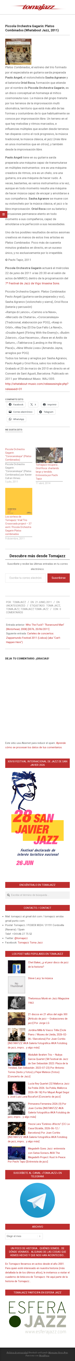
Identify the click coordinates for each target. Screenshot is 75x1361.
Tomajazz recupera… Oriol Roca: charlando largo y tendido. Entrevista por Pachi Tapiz (47, 471)
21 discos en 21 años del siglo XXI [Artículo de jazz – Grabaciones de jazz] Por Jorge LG (48, 1019)
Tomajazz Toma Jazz (34, 609)
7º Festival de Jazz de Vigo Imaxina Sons (32, 283)
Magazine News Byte (58, 1352)
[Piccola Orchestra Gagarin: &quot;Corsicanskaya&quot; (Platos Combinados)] (20, 465)
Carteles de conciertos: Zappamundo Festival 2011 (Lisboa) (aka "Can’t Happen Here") (33, 638)
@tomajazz (21, 938)
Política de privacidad (17, 1352)
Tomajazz (13, 609)
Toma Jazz (53, 605)
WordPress (44, 1355)
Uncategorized (15, 605)
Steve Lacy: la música (40, 978)
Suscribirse (59, 578)
